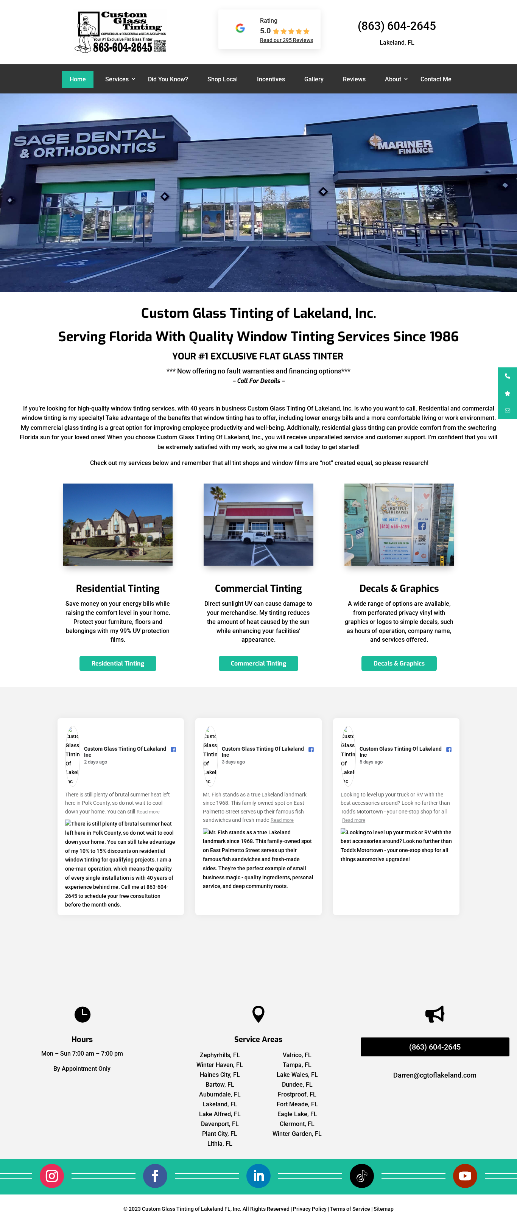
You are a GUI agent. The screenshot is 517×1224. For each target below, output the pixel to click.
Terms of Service (350, 1209)
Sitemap (384, 1209)
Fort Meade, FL (297, 1104)
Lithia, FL (219, 1143)
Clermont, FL (297, 1124)
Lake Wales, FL (297, 1074)
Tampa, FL (297, 1064)
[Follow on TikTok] (362, 1176)
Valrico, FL (297, 1055)
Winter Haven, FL (219, 1064)
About (393, 79)
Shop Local (222, 79)
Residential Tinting (118, 663)
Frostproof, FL (297, 1094)
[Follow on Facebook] (155, 1176)
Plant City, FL (219, 1133)
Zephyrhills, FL (220, 1055)
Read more (148, 812)
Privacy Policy (310, 1209)
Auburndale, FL (220, 1094)
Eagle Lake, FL (297, 1114)
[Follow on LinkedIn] (258, 1176)
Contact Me (436, 79)
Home (78, 79)
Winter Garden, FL (297, 1133)
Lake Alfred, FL (220, 1114)
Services (117, 79)
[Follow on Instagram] (52, 1176)
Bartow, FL (220, 1084)
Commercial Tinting (258, 663)
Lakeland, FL (219, 1104)
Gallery (314, 79)
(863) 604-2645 (397, 26)
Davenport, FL (220, 1124)
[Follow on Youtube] (465, 1176)
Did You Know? (168, 79)
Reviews (354, 79)
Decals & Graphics (399, 663)
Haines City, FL (220, 1074)
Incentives (271, 79)
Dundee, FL (297, 1084)
